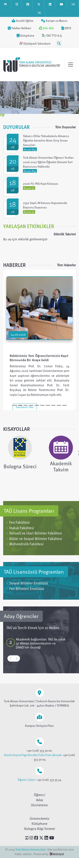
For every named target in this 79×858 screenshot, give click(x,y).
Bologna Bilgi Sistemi (39, 828)
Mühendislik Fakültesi (25, 544)
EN (73, 4)
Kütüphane (39, 823)
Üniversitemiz (39, 818)
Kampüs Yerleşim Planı (39, 725)
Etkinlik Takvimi (65, 234)
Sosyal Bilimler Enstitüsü (27, 583)
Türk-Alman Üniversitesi (30, 849)
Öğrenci (39, 794)
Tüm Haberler (66, 264)
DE (39, 13)
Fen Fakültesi (18, 522)
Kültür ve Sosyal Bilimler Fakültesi (34, 538)
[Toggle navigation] (70, 64)
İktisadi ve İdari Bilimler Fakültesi (34, 533)
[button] (2, 97)
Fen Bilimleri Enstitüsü (25, 588)
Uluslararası (39, 804)
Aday (39, 799)
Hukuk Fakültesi (20, 527)
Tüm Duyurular (65, 126)
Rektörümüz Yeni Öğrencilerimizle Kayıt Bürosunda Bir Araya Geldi (39, 357)
